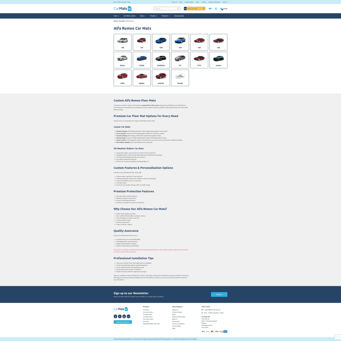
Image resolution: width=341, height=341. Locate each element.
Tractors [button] (165, 16)
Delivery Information (214, 2)
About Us (174, 2)
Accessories (179, 16)
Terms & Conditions (178, 323)
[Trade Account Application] (210, 9)
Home (116, 21)
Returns (225, 2)
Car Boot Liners (130, 16)
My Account (176, 321)
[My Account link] (216, 9)
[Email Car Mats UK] (128, 316)
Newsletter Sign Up (122, 322)
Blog (181, 2)
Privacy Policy (176, 326)
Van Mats (146, 321)
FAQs (197, 2)
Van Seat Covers (148, 319)
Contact (204, 2)
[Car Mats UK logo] (126, 309)
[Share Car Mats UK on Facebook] (120, 316)
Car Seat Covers (148, 312)
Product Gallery (189, 2)
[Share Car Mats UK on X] (115, 316)
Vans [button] (142, 16)
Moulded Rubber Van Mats (151, 323)
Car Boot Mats (147, 314)
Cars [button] (115, 16)
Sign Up (219, 294)
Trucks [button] (152, 16)
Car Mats (122, 21)
